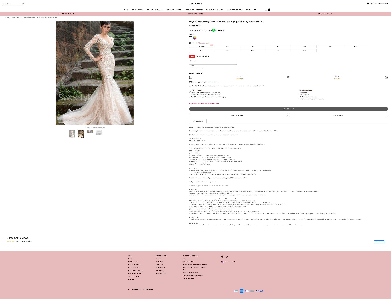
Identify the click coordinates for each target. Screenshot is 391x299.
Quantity (191, 65)
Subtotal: (192, 73)
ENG (226, 262)
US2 (253, 46)
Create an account (383, 3)
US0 (227, 46)
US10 (356, 46)
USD (233, 262)
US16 (252, 50)
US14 (227, 50)
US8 (330, 46)
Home (7, 17)
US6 (304, 46)
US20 (304, 50)
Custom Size (201, 46)
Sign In (372, 3)
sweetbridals (195, 4)
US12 (201, 50)
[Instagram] (227, 256)
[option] (66, 14)
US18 (278, 50)
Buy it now (338, 115)
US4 (278, 46)
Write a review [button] (379, 242)
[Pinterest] (222, 256)
